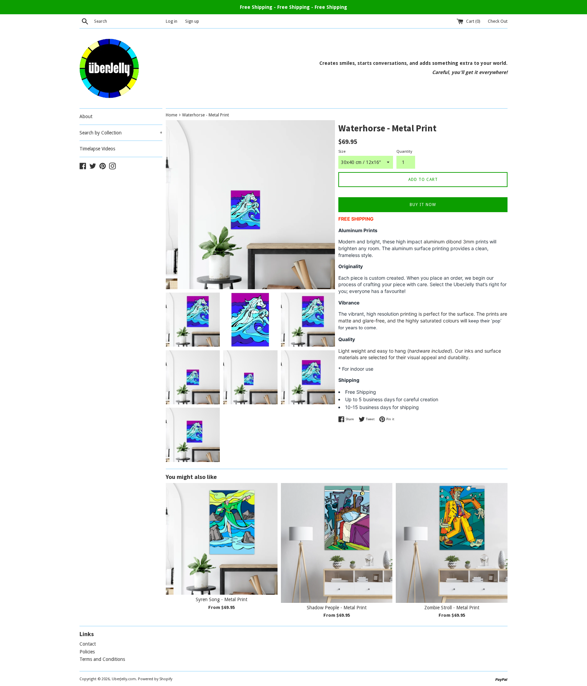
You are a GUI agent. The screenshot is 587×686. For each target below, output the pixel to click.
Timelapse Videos (97, 148)
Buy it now (423, 204)
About (85, 116)
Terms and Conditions (102, 659)
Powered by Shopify (155, 679)
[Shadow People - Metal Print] (337, 542)
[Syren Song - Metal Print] (222, 539)
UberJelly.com (124, 679)
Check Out (498, 21)
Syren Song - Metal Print (221, 599)
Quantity (404, 151)
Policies (87, 651)
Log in (171, 21)
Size (341, 151)
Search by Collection (120, 132)
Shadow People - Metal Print (337, 607)
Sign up (192, 21)
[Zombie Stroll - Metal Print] (452, 542)
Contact (87, 644)
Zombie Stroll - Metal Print (451, 607)
